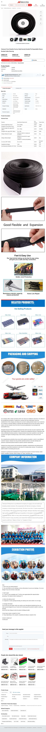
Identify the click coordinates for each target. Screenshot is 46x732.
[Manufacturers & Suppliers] (23, 2)
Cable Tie (2, 698)
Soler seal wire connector (16, 694)
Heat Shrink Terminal (26, 694)
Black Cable (23, 716)
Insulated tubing (4, 696)
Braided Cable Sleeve (14, 710)
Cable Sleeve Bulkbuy (31, 721)
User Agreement (29, 727)
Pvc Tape (13, 696)
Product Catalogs (17, 692)
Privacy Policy (40, 727)
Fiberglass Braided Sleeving (7, 721)
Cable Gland (36, 698)
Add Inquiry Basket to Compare (23, 43)
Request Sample (21, 62)
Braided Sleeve (4, 718)
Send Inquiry (11, 60)
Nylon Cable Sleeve (5, 710)
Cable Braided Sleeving (33, 718)
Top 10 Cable (16, 721)
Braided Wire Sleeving (22, 718)
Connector (25, 698)
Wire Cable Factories (15, 716)
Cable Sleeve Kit (23, 710)
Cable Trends (23, 721)
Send (11, 648)
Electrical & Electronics (7, 8)
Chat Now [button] (35, 60)
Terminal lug (14, 698)
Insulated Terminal (37, 694)
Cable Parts (14, 8)
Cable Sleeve (19, 8)
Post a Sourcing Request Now (33, 648)
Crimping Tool (3, 694)
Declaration (34, 727)
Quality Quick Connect (38, 696)
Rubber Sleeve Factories (32, 716)
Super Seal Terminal (26, 696)
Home (2, 8)
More (2, 723)
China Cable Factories (6, 716)
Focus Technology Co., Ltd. (16, 727)
